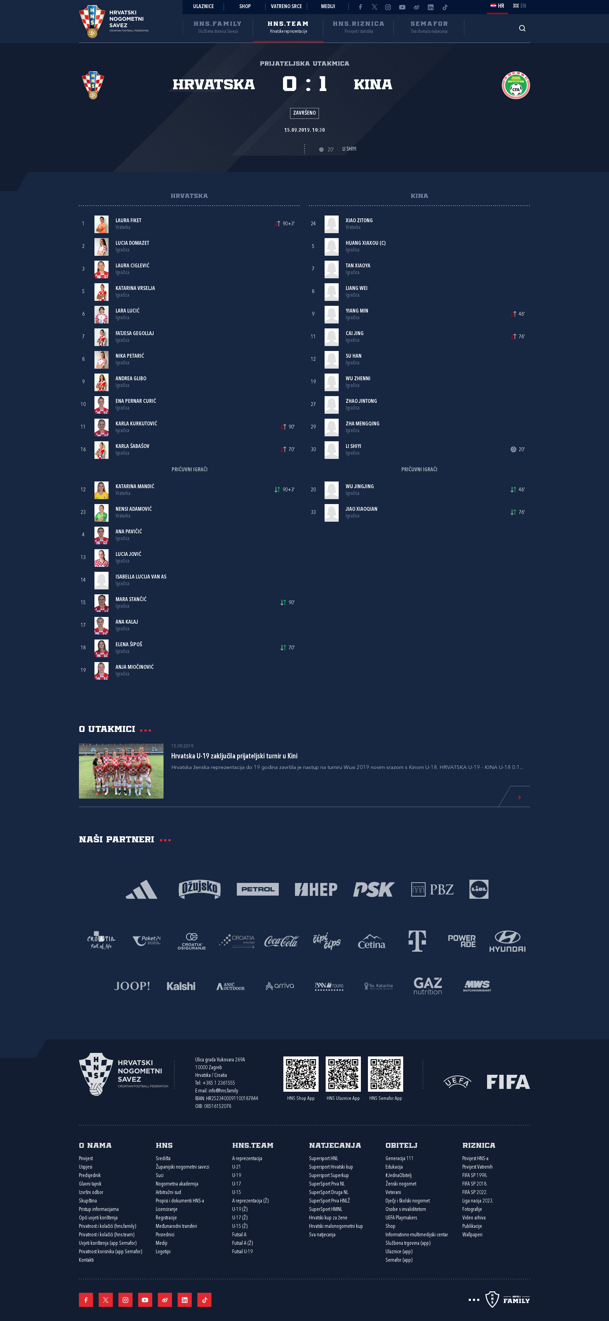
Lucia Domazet (132, 243)
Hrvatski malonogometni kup (336, 1226)
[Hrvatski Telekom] (417, 940)
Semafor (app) (399, 1260)
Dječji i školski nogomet (408, 1201)
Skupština (88, 1201)
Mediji (328, 7)
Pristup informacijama (99, 1209)
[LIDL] (479, 889)
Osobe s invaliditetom (406, 1209)
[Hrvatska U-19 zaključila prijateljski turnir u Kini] (121, 771)
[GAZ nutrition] (428, 985)
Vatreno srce (286, 7)
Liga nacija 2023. (477, 1201)
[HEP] (316, 889)
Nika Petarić (130, 356)
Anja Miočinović (135, 667)
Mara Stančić (131, 599)
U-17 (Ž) (239, 1218)
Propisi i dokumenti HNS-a (180, 1201)
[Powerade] (462, 940)
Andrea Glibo (131, 379)
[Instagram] (388, 7)
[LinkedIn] (431, 7)
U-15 (236, 1192)
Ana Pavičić (129, 532)
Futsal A (239, 1235)
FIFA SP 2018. (474, 1184)
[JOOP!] (131, 985)
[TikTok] (445, 7)
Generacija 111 (400, 1159)
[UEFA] (457, 1081)
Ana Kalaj (127, 622)
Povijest (86, 1159)
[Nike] (141, 889)
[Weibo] (417, 7)
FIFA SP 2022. (474, 1192)
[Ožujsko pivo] (200, 889)
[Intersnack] (327, 940)
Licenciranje (167, 1209)
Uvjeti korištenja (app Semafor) (107, 1243)
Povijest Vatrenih (477, 1167)
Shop (245, 7)
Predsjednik (90, 1175)
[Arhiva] (522, 28)
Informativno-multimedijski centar (417, 1235)
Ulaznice (203, 7)
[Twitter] (374, 7)
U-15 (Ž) (239, 1226)
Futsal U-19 (242, 1252)
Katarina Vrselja (135, 288)
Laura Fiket (128, 221)
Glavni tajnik (90, 1184)
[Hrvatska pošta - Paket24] (146, 940)
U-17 (236, 1184)
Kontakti (86, 1260)
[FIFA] (508, 1081)
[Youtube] (402, 7)
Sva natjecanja (322, 1235)
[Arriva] (279, 985)
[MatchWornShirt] (477, 985)
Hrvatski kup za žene (328, 1218)
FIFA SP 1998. (474, 1175)
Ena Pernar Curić (136, 401)
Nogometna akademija (177, 1184)
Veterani (393, 1192)
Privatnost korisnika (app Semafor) (110, 1252)
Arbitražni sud (168, 1192)
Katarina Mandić (135, 487)
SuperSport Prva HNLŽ (329, 1201)
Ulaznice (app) (399, 1252)
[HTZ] (101, 940)
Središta (163, 1159)
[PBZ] (432, 889)
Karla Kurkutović (136, 424)
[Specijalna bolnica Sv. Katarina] (378, 985)
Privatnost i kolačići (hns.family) (107, 1226)
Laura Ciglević (132, 266)
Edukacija (394, 1167)
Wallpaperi (472, 1235)
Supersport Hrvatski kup (331, 1167)
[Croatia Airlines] (236, 940)
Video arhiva (474, 1218)
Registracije (166, 1218)
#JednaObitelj (399, 1175)
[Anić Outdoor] (230, 985)
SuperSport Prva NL (327, 1184)
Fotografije (472, 1209)
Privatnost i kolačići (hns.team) (106, 1235)
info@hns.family (223, 1091)
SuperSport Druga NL (328, 1192)
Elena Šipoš (129, 645)
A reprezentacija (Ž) (250, 1201)
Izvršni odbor (91, 1192)
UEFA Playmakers (401, 1218)
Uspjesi (85, 1167)
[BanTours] (329, 985)
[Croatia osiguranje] (191, 940)
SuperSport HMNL (325, 1209)
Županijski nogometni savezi (182, 1167)
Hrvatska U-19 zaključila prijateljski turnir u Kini (234, 756)
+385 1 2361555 (218, 1083)
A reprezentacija (247, 1159)
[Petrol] (258, 889)
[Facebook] (360, 7)
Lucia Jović (128, 554)
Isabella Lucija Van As (141, 577)
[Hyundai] (507, 940)
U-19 (236, 1175)
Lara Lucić (128, 311)
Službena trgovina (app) (408, 1243)
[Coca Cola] (281, 940)
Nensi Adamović (134, 509)
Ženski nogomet (401, 1184)
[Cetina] (372, 940)
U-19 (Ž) (239, 1209)
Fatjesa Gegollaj (135, 334)
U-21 (236, 1167)
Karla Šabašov (132, 446)
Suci (160, 1175)
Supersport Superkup (329, 1175)
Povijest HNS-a (475, 1159)
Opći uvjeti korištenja (98, 1218)
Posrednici (165, 1235)
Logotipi (163, 1252)
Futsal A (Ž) (242, 1243)
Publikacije (472, 1226)
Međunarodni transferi (176, 1226)
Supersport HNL (323, 1159)
